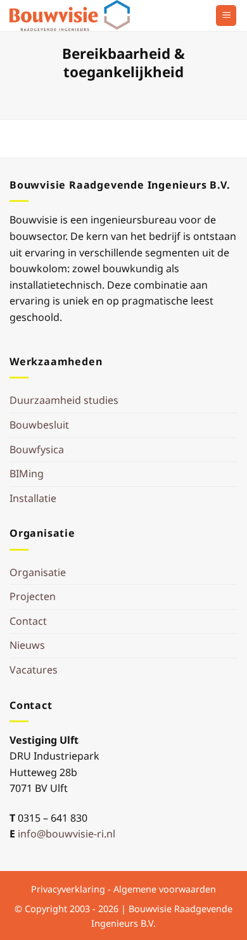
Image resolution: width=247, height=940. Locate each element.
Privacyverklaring (68, 889)
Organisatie (38, 572)
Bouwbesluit (39, 425)
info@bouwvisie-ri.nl (66, 834)
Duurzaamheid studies (64, 400)
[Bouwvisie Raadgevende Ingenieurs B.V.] (73, 15)
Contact (28, 621)
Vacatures (34, 670)
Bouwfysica (37, 449)
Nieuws (27, 645)
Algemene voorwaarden (164, 889)
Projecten (33, 596)
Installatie (33, 498)
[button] (226, 15)
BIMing (27, 473)
